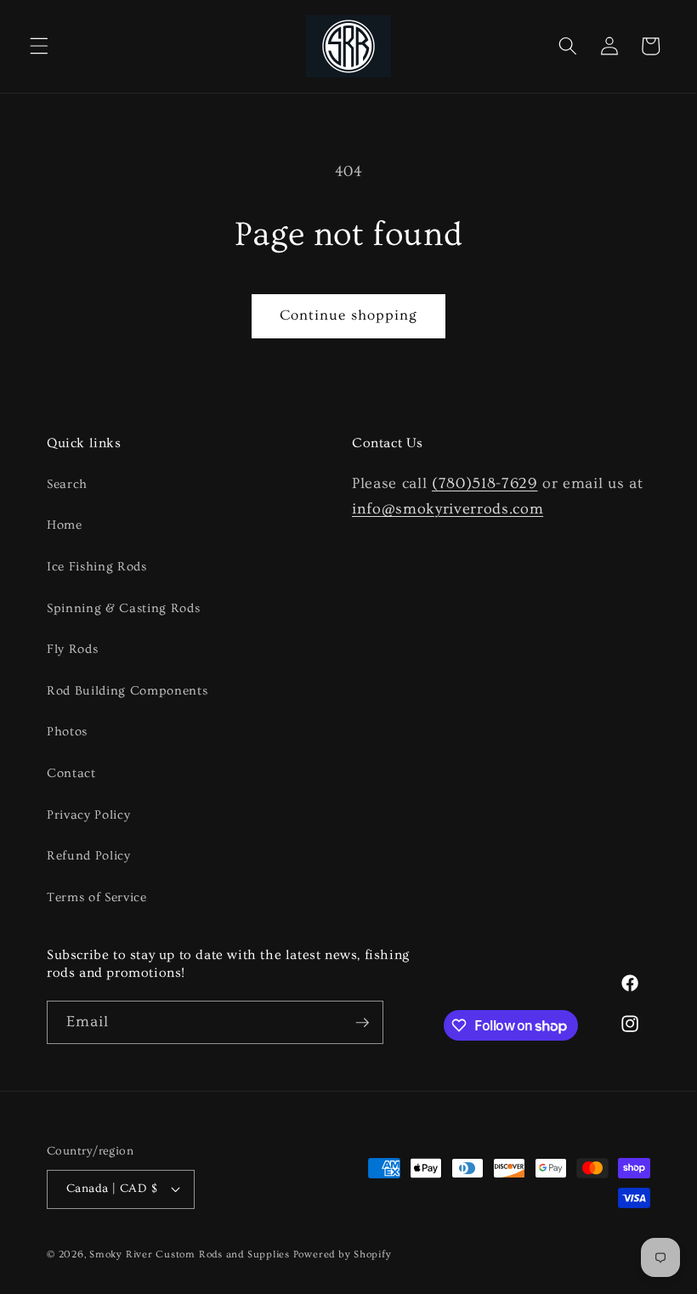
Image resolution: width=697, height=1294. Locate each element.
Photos (67, 731)
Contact (71, 773)
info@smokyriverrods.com (447, 509)
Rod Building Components (127, 691)
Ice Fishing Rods (97, 566)
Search (67, 484)
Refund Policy (89, 855)
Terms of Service (97, 897)
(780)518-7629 (485, 483)
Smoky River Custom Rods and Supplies (189, 1254)
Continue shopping (349, 315)
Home (64, 525)
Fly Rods (72, 649)
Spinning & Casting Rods (123, 608)
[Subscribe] (362, 1023)
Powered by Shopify (342, 1254)
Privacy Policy (88, 815)
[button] (39, 46)
